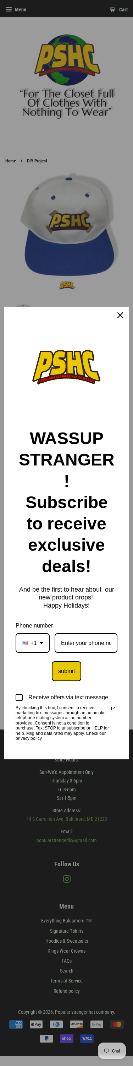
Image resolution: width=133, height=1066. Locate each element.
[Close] (120, 315)
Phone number (34, 626)
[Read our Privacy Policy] (113, 708)
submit (66, 671)
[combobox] (33, 643)
